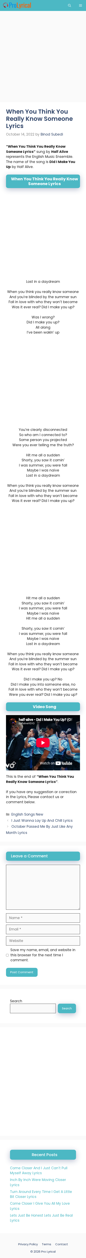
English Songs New (27, 814)
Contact (61, 1244)
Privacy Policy (28, 1244)
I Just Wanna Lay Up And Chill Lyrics (42, 820)
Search (16, 1001)
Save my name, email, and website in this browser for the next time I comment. (42, 955)
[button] (69, 5)
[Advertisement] (43, 58)
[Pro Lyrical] (17, 5)
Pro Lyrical (48, 1251)
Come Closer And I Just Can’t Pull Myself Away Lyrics (38, 1171)
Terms (46, 1244)
